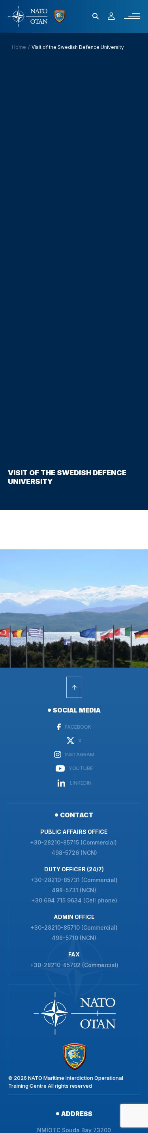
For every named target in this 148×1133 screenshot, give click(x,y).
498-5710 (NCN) (74, 938)
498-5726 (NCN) (74, 853)
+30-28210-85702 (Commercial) (74, 965)
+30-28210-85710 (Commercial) (74, 927)
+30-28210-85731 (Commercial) (74, 880)
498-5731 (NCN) (74, 890)
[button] (95, 16)
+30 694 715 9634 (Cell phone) (74, 900)
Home (19, 47)
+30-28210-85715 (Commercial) (74, 842)
